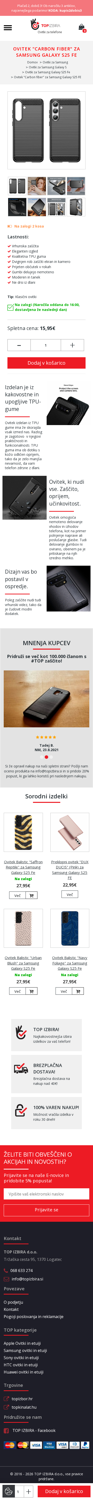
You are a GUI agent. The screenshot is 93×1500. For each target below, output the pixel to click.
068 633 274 (21, 1270)
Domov (32, 62)
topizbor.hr (22, 1398)
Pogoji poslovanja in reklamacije (33, 1316)
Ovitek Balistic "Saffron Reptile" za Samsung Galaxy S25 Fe (23, 867)
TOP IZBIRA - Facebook (33, 1430)
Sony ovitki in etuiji (21, 1357)
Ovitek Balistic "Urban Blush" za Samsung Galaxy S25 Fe (23, 963)
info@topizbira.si (27, 1279)
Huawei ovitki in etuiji (23, 1372)
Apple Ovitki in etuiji (22, 1343)
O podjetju (13, 1302)
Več (17, 895)
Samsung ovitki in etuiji (25, 1350)
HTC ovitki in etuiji (21, 1365)
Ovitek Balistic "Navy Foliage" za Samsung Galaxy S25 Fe (69, 963)
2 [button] (46, 757)
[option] (46, 712)
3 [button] (51, 757)
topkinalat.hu (24, 1407)
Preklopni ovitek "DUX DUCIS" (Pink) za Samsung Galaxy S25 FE (70, 869)
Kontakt (11, 1309)
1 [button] (42, 757)
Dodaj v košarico (46, 362)
